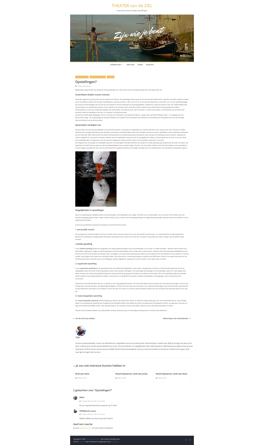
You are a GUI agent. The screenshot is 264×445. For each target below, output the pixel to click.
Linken (140, 65)
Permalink (102, 401)
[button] (122, 64)
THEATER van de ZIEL (132, 5)
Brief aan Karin (82, 373)
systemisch (111, 77)
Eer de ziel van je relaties (85, 318)
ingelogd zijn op (86, 428)
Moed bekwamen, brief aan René (171, 373)
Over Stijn (130, 65)
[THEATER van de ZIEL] (132, 16)
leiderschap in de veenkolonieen (175, 318)
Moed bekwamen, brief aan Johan (132, 373)
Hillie (81, 410)
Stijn (89, 86)
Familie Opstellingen (82, 77)
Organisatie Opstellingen (97, 77)
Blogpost (150, 65)
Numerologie (115, 65)
